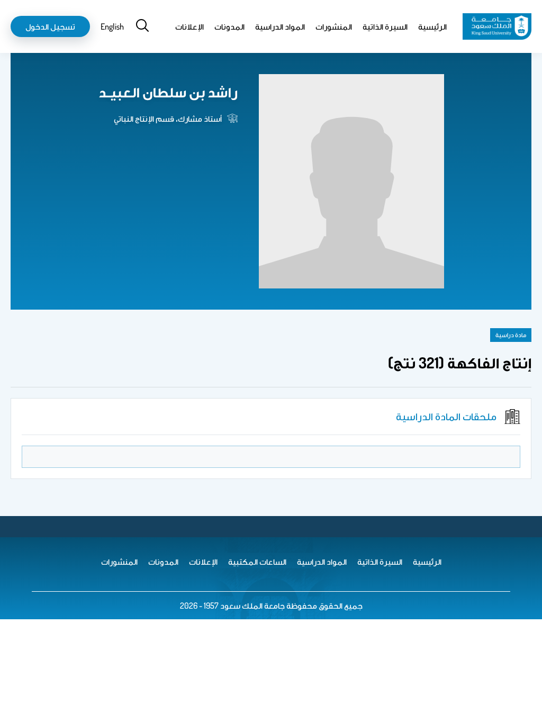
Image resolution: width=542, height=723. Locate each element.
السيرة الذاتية (385, 26)
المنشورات (333, 26)
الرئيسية (432, 26)
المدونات (229, 26)
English (112, 26)
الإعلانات (189, 26)
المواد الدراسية (280, 26)
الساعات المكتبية (257, 561)
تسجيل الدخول (50, 26)
